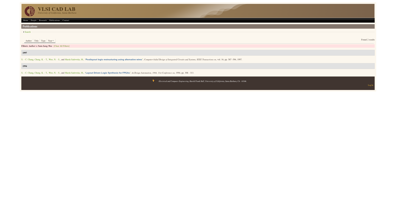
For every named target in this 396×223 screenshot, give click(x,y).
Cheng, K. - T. (41, 59)
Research (43, 20)
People (34, 20)
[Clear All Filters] (61, 45)
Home (25, 20)
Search (28, 31)
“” (114, 59)
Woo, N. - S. (54, 59)
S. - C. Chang (27, 59)
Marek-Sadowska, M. (74, 59)
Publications (54, 20)
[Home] (30, 15)
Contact (65, 20)
